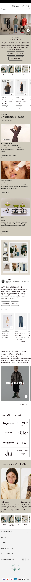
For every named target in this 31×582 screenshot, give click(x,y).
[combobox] (15, 9)
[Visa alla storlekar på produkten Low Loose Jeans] (20, 338)
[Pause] (28, 30)
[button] (23, 6)
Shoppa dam (11, 53)
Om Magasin (7, 548)
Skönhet (25, 74)
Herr (18, 74)
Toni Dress (5, 333)
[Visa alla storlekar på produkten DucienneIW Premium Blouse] (19, 106)
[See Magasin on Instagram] (23, 559)
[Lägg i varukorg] (12, 94)
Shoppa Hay (5, 231)
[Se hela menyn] (2, 5)
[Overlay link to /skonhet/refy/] (15, 170)
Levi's (16, 330)
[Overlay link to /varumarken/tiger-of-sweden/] (22, 452)
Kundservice (7, 532)
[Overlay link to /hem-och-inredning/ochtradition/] (22, 443)
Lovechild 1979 (5, 330)
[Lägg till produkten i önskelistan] (12, 80)
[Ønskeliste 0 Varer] (26, 6)
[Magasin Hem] (15, 6)
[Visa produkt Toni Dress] (7, 321)
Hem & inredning (11, 75)
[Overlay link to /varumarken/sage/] (8, 423)
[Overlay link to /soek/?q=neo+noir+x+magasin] (15, 133)
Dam (4, 74)
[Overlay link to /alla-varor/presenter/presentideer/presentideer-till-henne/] (10, 483)
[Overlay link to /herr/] (18, 69)
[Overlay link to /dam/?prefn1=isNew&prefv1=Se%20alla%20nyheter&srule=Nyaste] (15, 257)
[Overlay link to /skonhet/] (25, 69)
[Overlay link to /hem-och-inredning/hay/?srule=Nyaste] (15, 207)
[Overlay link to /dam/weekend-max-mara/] (8, 433)
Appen (4, 543)
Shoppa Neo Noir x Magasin (9, 155)
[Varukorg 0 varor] (29, 6)
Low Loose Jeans (20, 333)
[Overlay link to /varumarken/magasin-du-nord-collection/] (15, 383)
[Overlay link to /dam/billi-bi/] (8, 452)
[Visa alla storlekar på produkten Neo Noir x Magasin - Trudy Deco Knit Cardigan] (6, 106)
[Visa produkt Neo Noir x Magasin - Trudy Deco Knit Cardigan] (7, 87)
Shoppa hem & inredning (16, 58)
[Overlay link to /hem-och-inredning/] (11, 69)
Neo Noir (4, 97)
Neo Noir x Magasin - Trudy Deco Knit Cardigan (8, 101)
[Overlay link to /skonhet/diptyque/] (22, 423)
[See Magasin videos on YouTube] (28, 559)
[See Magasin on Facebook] (26, 559)
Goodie (5, 537)
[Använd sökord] (3, 10)
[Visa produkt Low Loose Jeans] (21, 321)
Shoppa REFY (5, 192)
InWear (17, 97)
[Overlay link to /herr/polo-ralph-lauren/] (22, 433)
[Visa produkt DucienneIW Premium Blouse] (21, 87)
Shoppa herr (20, 53)
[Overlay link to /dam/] (4, 69)
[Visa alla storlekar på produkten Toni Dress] (5, 337)
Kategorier (7, 554)
